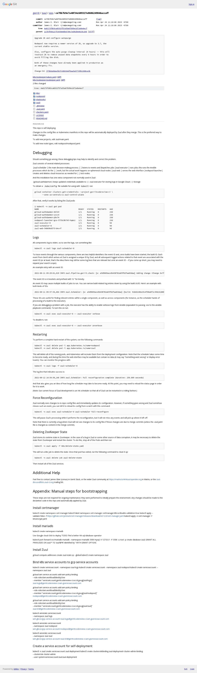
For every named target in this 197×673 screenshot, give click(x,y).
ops (51, 13)
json (192, 669)
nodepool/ (40, 96)
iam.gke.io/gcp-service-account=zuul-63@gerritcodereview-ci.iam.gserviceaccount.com (70, 639)
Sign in (191, 4)
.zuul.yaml (40, 109)
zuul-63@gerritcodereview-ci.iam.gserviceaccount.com (56, 609)
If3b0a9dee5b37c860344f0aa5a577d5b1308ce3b (68, 71)
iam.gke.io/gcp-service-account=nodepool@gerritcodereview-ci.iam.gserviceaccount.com (71, 629)
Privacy (23, 669)
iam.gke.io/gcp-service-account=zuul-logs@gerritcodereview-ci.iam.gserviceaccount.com (71, 619)
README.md (41, 118)
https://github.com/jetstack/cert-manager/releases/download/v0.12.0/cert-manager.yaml (85, 516)
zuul (44, 13)
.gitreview (40, 105)
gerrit (36, 13)
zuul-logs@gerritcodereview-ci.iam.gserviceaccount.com (57, 583)
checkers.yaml (42, 112)
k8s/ (38, 93)
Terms (31, 669)
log (98, 19)
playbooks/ (41, 99)
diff (91, 31)
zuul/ (38, 102)
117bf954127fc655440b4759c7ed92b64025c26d (65, 31)
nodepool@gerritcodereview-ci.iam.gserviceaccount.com (57, 596)
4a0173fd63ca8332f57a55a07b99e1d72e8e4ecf (65, 28)
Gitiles (16, 669)
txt (185, 669)
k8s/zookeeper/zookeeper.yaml (46, 80)
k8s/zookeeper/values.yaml (44, 77)
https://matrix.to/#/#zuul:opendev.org (125, 479)
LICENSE (40, 115)
